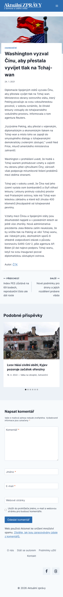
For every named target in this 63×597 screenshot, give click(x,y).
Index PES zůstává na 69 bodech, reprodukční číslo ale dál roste (16, 287)
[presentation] (31, 340)
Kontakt (31, 555)
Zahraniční (11, 48)
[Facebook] (46, 571)
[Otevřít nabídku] (56, 6)
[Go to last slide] (8, 354)
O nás (10, 550)
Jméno (11, 471)
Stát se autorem (26, 550)
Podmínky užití (47, 550)
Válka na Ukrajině (29, 375)
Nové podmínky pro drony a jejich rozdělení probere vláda (48, 287)
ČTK (15, 264)
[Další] (54, 354)
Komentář (12, 429)
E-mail (11, 486)
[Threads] (55, 571)
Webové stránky (15, 500)
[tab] (25, 389)
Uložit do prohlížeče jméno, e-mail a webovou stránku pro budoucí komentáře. (32, 510)
